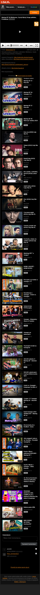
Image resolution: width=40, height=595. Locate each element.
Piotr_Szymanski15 (13, 553)
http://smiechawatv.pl (17, 68)
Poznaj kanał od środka (25, 76)
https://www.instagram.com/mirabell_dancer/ (15, 64)
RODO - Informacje (20, 582)
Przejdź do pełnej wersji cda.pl (20, 567)
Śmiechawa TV (10, 50)
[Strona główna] (5, 2)
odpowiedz (19, 551)
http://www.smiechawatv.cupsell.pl (24, 59)
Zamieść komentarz (29, 544)
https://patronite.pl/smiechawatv (23, 57)
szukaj (34, 12)
